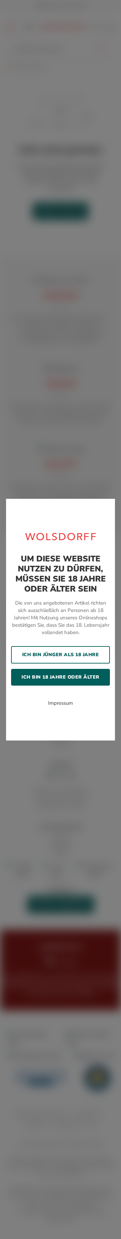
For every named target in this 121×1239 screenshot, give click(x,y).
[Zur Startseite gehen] (60, 536)
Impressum (60, 703)
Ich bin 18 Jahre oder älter (60, 677)
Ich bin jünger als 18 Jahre (60, 654)
